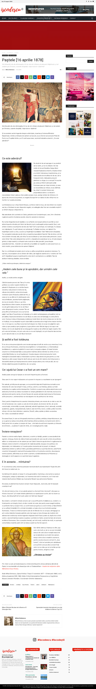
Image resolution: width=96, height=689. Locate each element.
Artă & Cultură (28, 664)
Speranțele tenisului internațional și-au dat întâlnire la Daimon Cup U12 (49, 608)
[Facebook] (86, 1)
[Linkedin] (91, 1)
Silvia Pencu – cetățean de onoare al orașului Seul (32, 658)
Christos (12, 584)
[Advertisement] (48, 36)
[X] (22, 77)
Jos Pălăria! (10, 53)
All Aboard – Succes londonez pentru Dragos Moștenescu (31, 668)
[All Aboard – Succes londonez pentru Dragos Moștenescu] (44, 666)
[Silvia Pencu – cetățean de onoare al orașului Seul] (44, 656)
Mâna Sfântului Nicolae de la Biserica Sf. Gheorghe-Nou (14, 608)
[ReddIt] (39, 77)
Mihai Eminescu (10, 69)
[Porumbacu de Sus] (44, 677)
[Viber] (52, 77)
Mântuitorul (51, 584)
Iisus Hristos (25, 584)
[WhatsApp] (31, 77)
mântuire (43, 584)
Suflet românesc (12, 55)
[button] (92, 18)
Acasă (3, 53)
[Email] (43, 77)
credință (18, 584)
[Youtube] (93, 1)
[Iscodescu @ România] (12, 9)
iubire (37, 584)
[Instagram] (89, 1)
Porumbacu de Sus (31, 677)
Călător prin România (30, 675)
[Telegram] (48, 77)
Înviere (32, 584)
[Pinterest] (26, 77)
